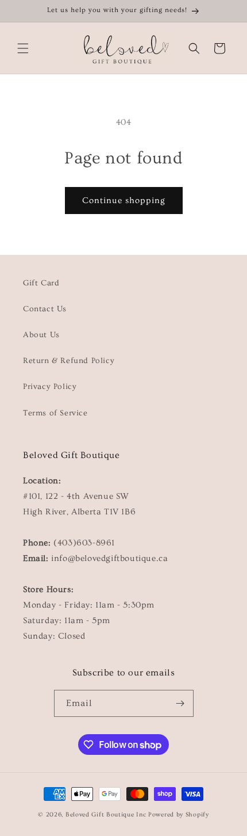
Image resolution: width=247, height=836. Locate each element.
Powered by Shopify (178, 814)
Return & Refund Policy (68, 360)
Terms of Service (55, 413)
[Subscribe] (180, 703)
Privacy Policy (49, 386)
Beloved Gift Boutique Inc (105, 814)
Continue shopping (123, 200)
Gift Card (41, 283)
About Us (41, 334)
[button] (23, 48)
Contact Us (45, 309)
